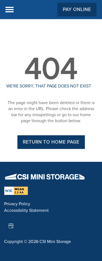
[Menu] (9, 9)
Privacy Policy (17, 204)
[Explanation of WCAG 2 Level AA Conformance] (16, 188)
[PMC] (45, 177)
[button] (77, 9)
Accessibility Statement (26, 210)
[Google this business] (11, 226)
